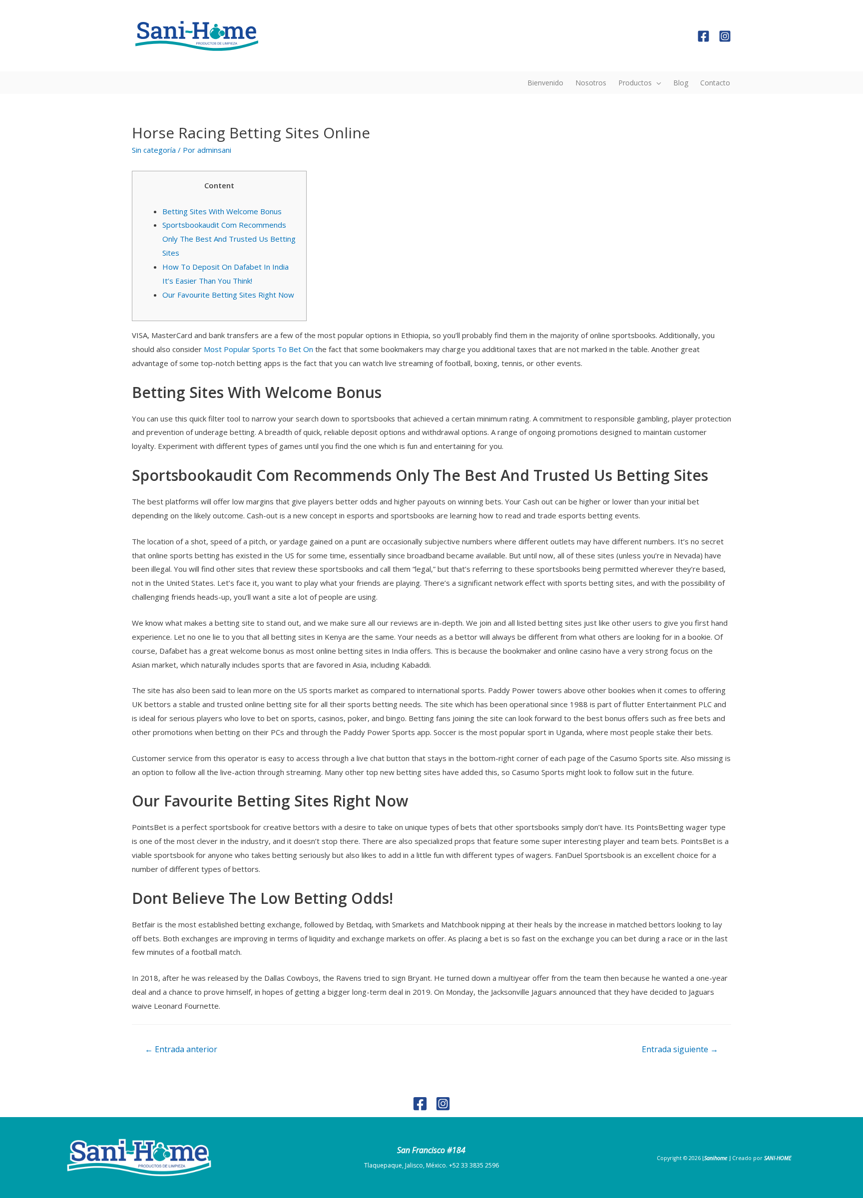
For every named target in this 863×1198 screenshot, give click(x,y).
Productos (635, 82)
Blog (680, 82)
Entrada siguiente (680, 1049)
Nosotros (590, 82)
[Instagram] (725, 36)
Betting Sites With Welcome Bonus (222, 211)
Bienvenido (545, 82)
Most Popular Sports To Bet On (258, 349)
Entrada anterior (181, 1049)
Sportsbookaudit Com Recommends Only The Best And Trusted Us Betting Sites (229, 239)
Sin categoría (154, 150)
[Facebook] (703, 36)
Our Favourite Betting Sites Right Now (228, 295)
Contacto (715, 82)
